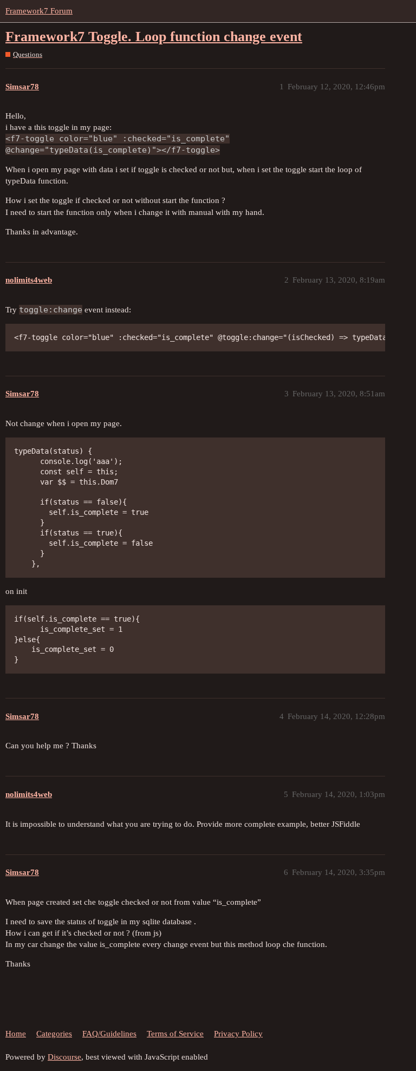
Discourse (64, 1057)
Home (15, 1033)
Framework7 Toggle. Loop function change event (153, 36)
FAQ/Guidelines (109, 1033)
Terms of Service (175, 1033)
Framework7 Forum (39, 10)
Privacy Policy (238, 1033)
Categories (54, 1033)
